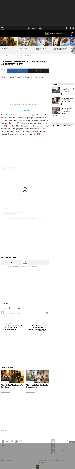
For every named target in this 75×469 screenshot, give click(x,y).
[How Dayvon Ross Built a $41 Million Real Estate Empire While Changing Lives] (61, 41)
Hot (40, 29)
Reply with (47, 313)
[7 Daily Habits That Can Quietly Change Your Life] (26, 41)
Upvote (11, 262)
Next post (3, 430)
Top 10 (72, 35)
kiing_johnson (25, 110)
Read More (5, 391)
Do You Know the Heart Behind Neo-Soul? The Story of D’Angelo (43, 48)
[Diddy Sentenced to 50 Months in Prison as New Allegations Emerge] (56, 110)
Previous (1, 45)
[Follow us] (70, 28)
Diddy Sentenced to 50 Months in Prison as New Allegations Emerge (67, 110)
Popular (35, 29)
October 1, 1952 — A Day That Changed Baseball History (67, 89)
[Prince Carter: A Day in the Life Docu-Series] (8, 41)
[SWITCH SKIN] (66, 28)
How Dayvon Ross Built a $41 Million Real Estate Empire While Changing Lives (61, 48)
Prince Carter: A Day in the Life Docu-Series (8, 47)
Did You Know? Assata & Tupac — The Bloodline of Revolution (67, 99)
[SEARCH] (73, 28)
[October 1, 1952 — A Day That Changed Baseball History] (56, 90)
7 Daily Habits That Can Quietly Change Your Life (25, 47)
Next (74, 45)
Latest (29, 29)
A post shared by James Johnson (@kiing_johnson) (25, 218)
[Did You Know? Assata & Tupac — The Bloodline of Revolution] (56, 100)
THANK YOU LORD (61, 440)
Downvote (38, 262)
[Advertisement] (37, 13)
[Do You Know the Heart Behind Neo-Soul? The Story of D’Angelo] (43, 41)
